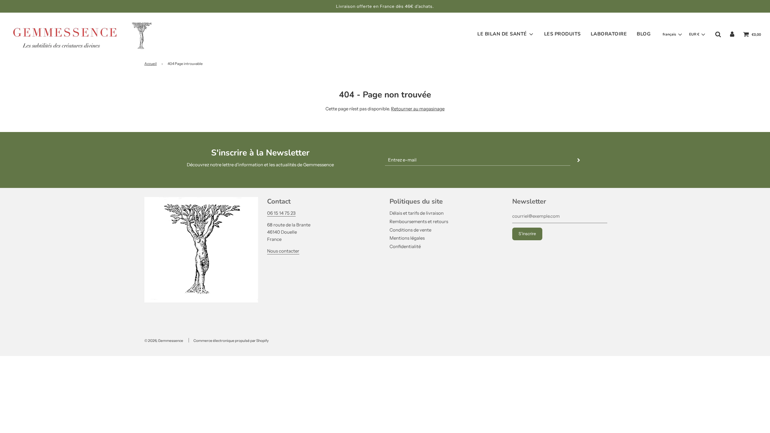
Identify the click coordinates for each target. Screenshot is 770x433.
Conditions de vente (410, 230)
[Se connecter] (732, 34)
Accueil (150, 63)
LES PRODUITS (562, 34)
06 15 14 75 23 (281, 213)
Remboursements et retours (419, 221)
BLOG (644, 34)
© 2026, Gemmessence (163, 340)
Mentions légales (407, 238)
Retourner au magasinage (418, 109)
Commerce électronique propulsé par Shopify (231, 340)
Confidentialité (405, 246)
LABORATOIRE (609, 34)
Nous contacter (283, 251)
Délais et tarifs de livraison (417, 213)
